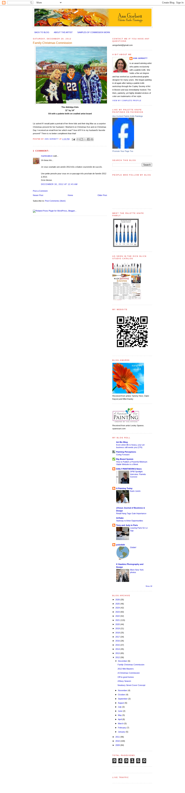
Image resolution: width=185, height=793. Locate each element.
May (120, 715)
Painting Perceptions (126, 452)
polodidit (120, 545)
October (122, 694)
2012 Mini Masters (126, 669)
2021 (117, 620)
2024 (117, 608)
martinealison (47, 156)
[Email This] (78, 139)
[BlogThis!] (81, 139)
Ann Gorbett (140, 58)
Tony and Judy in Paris (127, 525)
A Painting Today (124, 488)
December (123, 661)
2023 (117, 612)
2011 (117, 737)
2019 (117, 628)
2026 (117, 599)
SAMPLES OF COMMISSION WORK (93, 32)
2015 (117, 645)
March (121, 723)
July (120, 707)
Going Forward (122, 454)
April (120, 719)
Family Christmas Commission (131, 665)
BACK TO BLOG (42, 32)
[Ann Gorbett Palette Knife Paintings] (123, 148)
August (121, 703)
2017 (117, 637)
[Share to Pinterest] (92, 139)
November (123, 690)
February (122, 728)
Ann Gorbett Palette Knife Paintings (127, 116)
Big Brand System (124, 459)
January (122, 732)
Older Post (102, 195)
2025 (117, 604)
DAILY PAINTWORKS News (129, 469)
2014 (117, 649)
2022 (117, 616)
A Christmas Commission (129, 673)
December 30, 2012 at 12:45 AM (59, 184)
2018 (117, 633)
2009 (117, 745)
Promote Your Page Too (122, 151)
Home (70, 195)
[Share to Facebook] (88, 139)
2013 (117, 653)
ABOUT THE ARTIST (63, 32)
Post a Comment (40, 191)
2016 (117, 641)
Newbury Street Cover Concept (131, 685)
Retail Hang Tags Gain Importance (131, 513)
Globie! (133, 547)
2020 (117, 624)
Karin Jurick (135, 491)
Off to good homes (126, 677)
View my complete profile (126, 100)
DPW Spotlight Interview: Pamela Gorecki (138, 474)
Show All (149, 586)
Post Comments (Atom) (55, 201)
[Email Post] (73, 139)
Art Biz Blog (122, 442)
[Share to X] (85, 139)
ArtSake (120, 518)
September (123, 699)
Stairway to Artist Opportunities (129, 521)
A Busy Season (124, 681)
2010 (117, 741)
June (120, 711)
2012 (117, 657)
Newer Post (38, 195)
